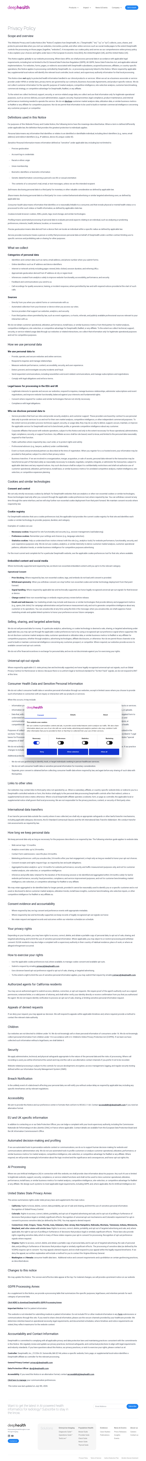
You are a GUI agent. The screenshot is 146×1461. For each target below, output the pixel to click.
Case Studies (105, 1432)
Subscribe (132, 1406)
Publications (104, 1435)
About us (134, 1428)
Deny (42, 752)
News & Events (102, 8)
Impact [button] (86, 8)
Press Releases (120, 1432)
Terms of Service (96, 1458)
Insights (117, 1435)
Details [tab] (73, 715)
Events (116, 1438)
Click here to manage (17, 1380)
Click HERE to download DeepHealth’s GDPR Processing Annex (35, 1302)
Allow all (104, 752)
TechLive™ (63, 1438)
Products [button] (72, 8)
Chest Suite (82, 1438)
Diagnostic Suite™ (65, 1432)
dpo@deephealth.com (39, 1368)
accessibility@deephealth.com (112, 1105)
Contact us (13, 1441)
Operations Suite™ (66, 1435)
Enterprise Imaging (67, 1428)
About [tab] (105, 715)
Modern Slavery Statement (130, 1458)
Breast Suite (83, 1432)
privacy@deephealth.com (48, 966)
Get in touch (131, 8)
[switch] (61, 743)
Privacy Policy (83, 1458)
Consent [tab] (40, 715)
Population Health (85, 1428)
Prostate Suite (83, 1435)
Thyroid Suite (83, 1445)
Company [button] (116, 8)
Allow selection (73, 752)
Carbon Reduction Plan (111, 1458)
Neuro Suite (82, 1442)
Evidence (104, 1428)
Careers (133, 1432)
